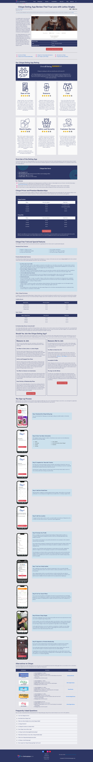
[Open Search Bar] (76, 1)
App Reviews (20, 3)
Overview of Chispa (22, 55)
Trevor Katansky (20, 8)
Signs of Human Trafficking (70, 754)
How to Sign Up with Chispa (42, 56)
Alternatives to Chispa (61, 55)
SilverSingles (64, 356)
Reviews (46, 1)
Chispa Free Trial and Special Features (45, 55)
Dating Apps (40, 1)
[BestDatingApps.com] (21, 1)
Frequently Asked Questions (62, 56)
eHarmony (59, 356)
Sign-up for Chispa (31, 393)
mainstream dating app (22, 184)
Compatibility (54, 1)
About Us (72, 1)
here (73, 12)
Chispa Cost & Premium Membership (25, 56)
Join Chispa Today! (46, 231)
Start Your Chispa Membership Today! (54, 49)
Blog (67, 1)
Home (34, 1)
